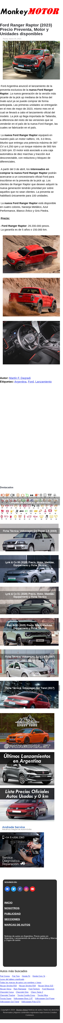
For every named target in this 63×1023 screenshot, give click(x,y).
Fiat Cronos (5, 976)
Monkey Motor (22, 1010)
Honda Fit (26, 976)
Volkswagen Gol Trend (9, 1002)
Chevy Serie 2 (37, 992)
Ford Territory (34, 989)
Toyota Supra (5, 998)
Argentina (20, 381)
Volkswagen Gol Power (45, 998)
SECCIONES (12, 919)
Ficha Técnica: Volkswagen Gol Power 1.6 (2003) (30, 531)
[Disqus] (30, 444)
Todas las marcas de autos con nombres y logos (20, 982)
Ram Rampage (20, 989)
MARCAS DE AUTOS (17, 924)
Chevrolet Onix (22, 992)
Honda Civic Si (39, 976)
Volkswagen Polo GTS (30, 1002)
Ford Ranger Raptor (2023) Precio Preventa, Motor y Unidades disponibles (26, 29)
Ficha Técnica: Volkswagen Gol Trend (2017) (30, 688)
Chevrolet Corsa (7, 992)
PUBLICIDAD (12, 913)
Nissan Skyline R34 (27, 986)
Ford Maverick (48, 989)
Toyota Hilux (43, 995)
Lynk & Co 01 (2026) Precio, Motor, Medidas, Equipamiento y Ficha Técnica (30, 595)
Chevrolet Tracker (7, 995)
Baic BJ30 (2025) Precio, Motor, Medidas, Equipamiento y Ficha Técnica (30, 627)
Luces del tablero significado (12, 979)
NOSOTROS (11, 908)
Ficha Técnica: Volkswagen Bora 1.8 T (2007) (30, 656)
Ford (31, 381)
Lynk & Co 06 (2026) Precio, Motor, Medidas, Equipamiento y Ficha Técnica (30, 564)
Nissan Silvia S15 (45, 986)
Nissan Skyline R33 (8, 986)
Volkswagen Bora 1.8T (23, 998)
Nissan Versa (5, 989)
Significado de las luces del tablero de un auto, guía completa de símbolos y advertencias (30, 501)
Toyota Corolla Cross (26, 995)
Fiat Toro (16, 976)
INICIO (8, 902)
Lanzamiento (43, 381)
